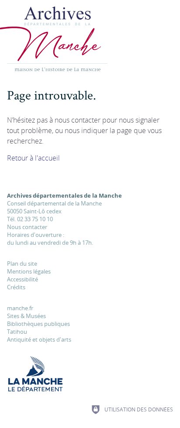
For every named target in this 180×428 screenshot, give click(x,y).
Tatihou (17, 332)
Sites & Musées (26, 316)
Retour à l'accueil (33, 158)
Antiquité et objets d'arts (39, 339)
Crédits (16, 287)
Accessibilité (22, 279)
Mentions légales (29, 271)
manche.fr (20, 308)
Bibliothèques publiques (38, 324)
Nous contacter (27, 227)
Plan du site (22, 263)
